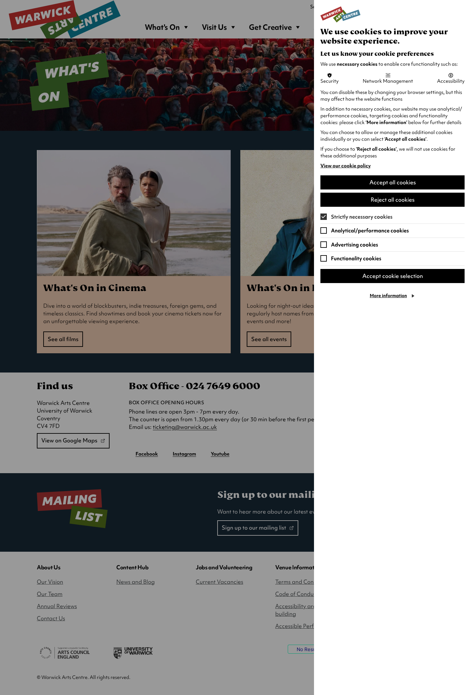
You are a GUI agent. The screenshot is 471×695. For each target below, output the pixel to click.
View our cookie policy (345, 166)
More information (388, 295)
